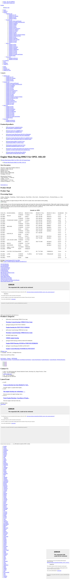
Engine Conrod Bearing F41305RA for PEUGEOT (20, 348)
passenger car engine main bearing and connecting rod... (18, 149)
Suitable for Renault (13, 38)
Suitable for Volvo (13, 42)
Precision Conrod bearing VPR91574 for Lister (19, 322)
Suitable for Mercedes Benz (15, 35)
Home (4, 9)
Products (5, 12)
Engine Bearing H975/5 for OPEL (12, 260)
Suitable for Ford (12, 17)
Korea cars (8, 56)
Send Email (3, 404)
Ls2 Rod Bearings (4, 271)
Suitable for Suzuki (13, 51)
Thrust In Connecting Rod (6, 278)
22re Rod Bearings (5, 264)
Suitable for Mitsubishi (14, 49)
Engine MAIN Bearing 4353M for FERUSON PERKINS (22, 343)
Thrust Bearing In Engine (6, 277)
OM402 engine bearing (12, 338)
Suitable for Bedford (13, 23)
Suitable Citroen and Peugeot (15, 21)
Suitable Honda (12, 55)
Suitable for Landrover (14, 29)
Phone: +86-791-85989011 (9, 1)
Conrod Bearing (52, 359)
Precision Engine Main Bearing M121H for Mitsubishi (18, 135)
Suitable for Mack (12, 18)
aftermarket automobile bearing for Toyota (15, 146)
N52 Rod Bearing (4, 273)
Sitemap (9, 358)
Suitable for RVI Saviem (14, 39)
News (4, 61)
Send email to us (4, 184)
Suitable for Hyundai (13, 59)
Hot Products (3, 358)
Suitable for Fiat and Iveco (14, 28)
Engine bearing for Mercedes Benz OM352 (15, 153)
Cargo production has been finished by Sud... (16, 385)
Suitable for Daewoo (13, 58)
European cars (9, 19)
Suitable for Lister (12, 32)
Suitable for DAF (12, 26)
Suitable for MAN (13, 33)
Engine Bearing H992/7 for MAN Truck (15, 142)
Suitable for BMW (13, 24)
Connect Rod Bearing (5, 267)
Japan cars (8, 43)
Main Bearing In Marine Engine (7, 272)
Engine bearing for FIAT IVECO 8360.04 (17, 327)
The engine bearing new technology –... (14, 391)
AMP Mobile (14, 358)
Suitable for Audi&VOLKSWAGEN (17, 22)
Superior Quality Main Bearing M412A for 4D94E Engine (18, 139)
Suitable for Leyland (13, 30)
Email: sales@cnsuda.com (9, 2)
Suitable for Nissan (13, 50)
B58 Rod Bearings (5, 266)
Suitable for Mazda (13, 48)
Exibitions (5, 63)
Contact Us (5, 64)
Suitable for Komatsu (13, 47)
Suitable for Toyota (13, 53)
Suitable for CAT (12, 14)
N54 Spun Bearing (5, 275)
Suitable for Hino (12, 44)
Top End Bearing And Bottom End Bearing (10, 280)
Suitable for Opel (12, 37)
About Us (5, 11)
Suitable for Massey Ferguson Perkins (17, 34)
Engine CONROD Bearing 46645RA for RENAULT (15, 261)
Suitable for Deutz (13, 27)
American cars (9, 13)
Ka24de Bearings (4, 270)
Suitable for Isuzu (12, 45)
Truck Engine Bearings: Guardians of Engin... (16, 398)
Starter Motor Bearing (5, 276)
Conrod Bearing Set (5, 269)
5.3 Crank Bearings (5, 265)
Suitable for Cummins (13, 16)
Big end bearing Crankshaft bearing (13, 128)
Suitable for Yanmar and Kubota (16, 54)
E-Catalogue (6, 60)
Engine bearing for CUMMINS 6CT (14, 132)
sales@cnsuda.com (7, 374)
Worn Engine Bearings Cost (7, 281)
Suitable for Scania (13, 40)
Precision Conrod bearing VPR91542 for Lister (19, 332)
